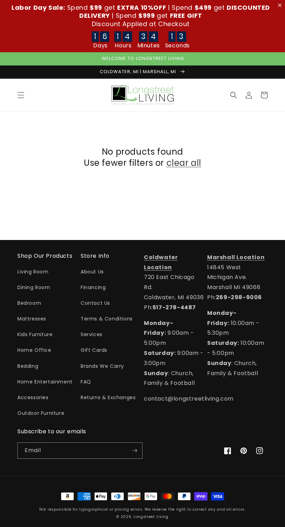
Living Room (33, 271)
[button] (20, 95)
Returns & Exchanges (108, 397)
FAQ (86, 381)
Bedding (27, 366)
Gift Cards (94, 350)
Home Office (34, 350)
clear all (183, 162)
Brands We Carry (102, 366)
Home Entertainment (45, 381)
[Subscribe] (134, 450)
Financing (93, 287)
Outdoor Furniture (40, 413)
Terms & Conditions (107, 318)
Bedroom (29, 303)
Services (92, 334)
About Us (92, 271)
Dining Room (33, 287)
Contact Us (95, 303)
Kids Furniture (34, 334)
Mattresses (31, 318)
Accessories (33, 397)
